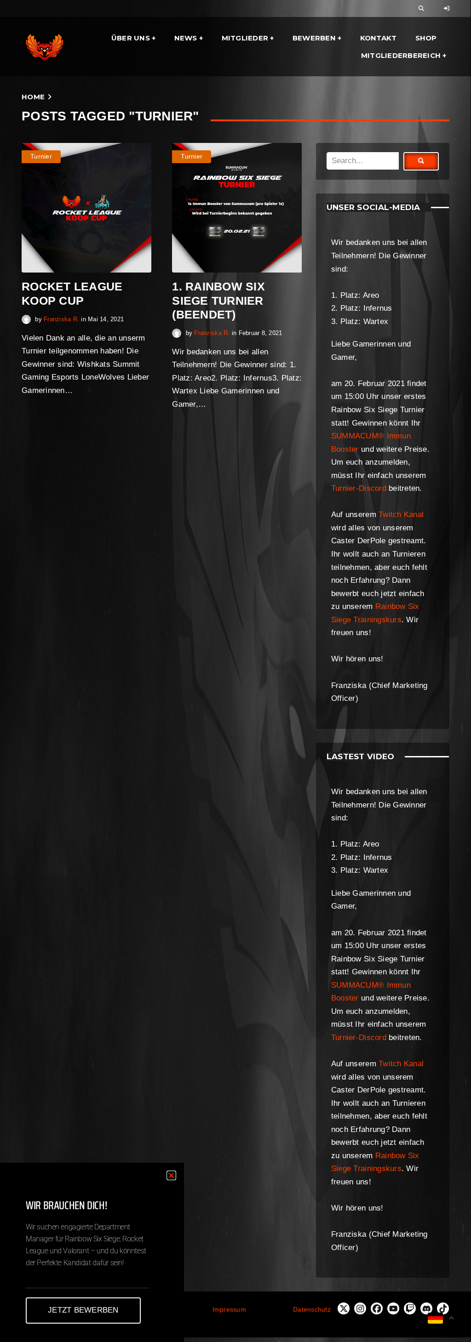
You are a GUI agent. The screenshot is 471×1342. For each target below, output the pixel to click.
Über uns (130, 38)
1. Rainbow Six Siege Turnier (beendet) (218, 300)
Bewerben (314, 38)
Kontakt (378, 38)
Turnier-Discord (358, 488)
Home (33, 96)
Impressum (229, 1309)
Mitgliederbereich (401, 55)
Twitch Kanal (401, 514)
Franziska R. (61, 319)
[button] (171, 1175)
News (185, 38)
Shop (426, 38)
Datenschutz (312, 1309)
